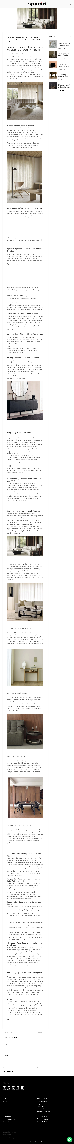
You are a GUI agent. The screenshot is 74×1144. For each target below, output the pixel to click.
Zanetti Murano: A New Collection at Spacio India (64, 45)
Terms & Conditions (9, 1119)
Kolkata (36, 994)
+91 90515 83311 (45, 1119)
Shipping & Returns (8, 1122)
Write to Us (43, 1116)
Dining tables (11, 830)
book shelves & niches (22, 376)
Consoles (10, 697)
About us (5, 1098)
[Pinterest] (13, 1088)
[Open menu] (4, 4)
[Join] (20, 1138)
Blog (38, 1104)
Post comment (9, 1071)
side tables (24, 763)
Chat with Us (43, 1122)
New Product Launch (19, 37)
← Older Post (7, 1033)
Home (9, 37)
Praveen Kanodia (12, 1001)
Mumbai (29, 994)
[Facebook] (4, 1088)
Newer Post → (43, 1033)
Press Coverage (42, 1098)
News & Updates (42, 1101)
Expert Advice (41, 1106)
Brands (5, 1101)
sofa (33, 566)
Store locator (41, 1096)
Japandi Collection (16, 254)
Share (11, 1019)
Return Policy (7, 1116)
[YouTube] (22, 1088)
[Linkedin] (8, 1088)
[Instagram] (17, 1088)
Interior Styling (41, 1109)
